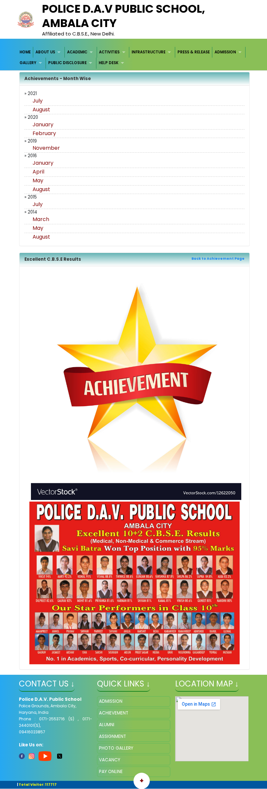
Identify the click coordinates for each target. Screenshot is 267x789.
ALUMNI (106, 725)
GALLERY (28, 62)
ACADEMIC (77, 52)
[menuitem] (26, 52)
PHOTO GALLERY (116, 748)
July (38, 100)
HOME (25, 52)
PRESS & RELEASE (193, 52)
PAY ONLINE (111, 771)
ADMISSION (225, 52)
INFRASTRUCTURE (148, 52)
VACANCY (109, 760)
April (38, 171)
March (41, 219)
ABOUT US (45, 52)
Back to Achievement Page (218, 258)
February (44, 133)
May (38, 180)
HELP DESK (109, 62)
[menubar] (134, 58)
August (41, 109)
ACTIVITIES (109, 52)
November (46, 148)
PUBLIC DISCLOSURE (67, 62)
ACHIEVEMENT (113, 713)
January (43, 124)
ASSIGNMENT (112, 736)
